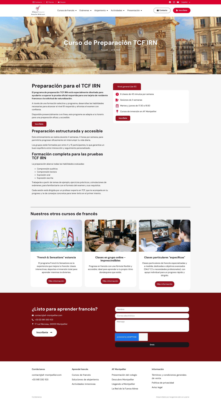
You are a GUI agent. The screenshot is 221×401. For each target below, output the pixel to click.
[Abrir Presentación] (141, 10)
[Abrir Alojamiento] (107, 10)
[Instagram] (174, 2)
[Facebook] (170, 2)
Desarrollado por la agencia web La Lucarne (172, 397)
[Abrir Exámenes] (91, 10)
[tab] (127, 86)
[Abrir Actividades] (124, 10)
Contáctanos (37, 397)
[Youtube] (178, 2)
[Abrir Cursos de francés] (76, 10)
